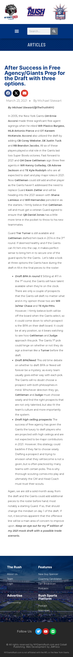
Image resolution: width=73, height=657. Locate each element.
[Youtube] (46, 631)
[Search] (54, 31)
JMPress (55, 646)
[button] (16, 31)
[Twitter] (38, 631)
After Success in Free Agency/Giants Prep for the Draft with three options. (34, 75)
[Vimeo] (53, 631)
